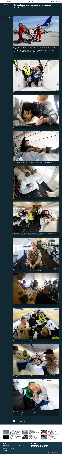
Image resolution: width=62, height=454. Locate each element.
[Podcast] (45, 446)
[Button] (5, 16)
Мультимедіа (8, 1)
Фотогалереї (31, 430)
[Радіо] (59, 1)
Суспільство (12, 435)
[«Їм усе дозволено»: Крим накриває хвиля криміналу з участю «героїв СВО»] (25, 437)
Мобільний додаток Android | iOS (8, 448)
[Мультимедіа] (56, 1)
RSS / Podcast (5, 450)
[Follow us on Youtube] (36, 446)
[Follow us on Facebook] (32, 446)
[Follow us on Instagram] (40, 446)
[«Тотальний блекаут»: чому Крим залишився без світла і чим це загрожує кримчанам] (6, 432)
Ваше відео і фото (6, 445)
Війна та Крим (12, 430)
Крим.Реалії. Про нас (20, 445)
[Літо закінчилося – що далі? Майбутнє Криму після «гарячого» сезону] (44, 432)
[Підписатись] (47, 446)
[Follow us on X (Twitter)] (34, 446)
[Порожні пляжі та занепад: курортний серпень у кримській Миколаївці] (25, 432)
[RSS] (42, 446)
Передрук (18, 447)
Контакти (18, 448)
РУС (51, 1)
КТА (53, 1)
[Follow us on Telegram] (38, 446)
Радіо (4, 447)
